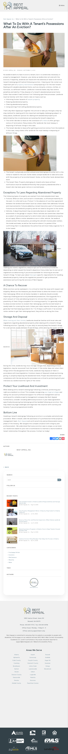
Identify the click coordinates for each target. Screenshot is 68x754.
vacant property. (34, 99)
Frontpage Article (14, 552)
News (10, 562)
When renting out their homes (14, 320)
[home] (15, 5)
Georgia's (33, 275)
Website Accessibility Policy (43, 642)
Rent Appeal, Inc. (8, 19)
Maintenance (13, 557)
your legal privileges (51, 392)
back (7, 467)
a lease (44, 120)
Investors (11, 555)
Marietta (11, 560)
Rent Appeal (22, 421)
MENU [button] (62, 5)
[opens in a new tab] (51, 749)
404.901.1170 (29, 625)
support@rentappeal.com (24, 642)
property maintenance (25, 84)
